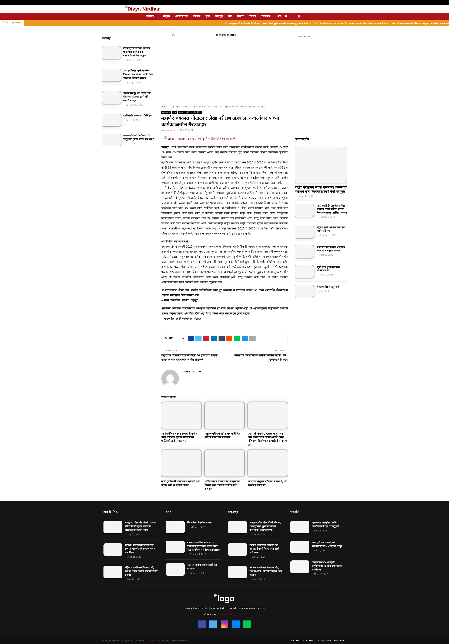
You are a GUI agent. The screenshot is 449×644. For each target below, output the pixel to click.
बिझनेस (240, 16)
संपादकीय (266, 16)
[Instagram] (224, 624)
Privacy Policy (324, 640)
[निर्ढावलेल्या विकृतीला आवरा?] (175, 527)
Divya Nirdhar (155, 640)
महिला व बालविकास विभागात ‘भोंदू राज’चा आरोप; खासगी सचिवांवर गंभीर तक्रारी (141, 571)
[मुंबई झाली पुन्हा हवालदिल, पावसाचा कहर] (304, 271)
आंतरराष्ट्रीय (181, 16)
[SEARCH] (343, 36)
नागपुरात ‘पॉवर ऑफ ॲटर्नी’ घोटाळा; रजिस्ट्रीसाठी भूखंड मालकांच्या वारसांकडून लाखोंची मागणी (140, 526)
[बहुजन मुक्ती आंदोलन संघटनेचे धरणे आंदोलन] (304, 232)
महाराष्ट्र (150, 16)
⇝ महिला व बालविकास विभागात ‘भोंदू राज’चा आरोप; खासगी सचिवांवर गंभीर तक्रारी (406, 23)
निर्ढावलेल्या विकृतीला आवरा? (199, 522)
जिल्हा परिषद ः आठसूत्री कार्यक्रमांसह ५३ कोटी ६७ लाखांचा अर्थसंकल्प (327, 566)
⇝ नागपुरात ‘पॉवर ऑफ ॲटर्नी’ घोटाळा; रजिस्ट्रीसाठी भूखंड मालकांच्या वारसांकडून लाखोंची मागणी (245, 23)
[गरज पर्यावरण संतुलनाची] (304, 291)
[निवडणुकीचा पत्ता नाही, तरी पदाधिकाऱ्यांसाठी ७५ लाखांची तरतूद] (299, 547)
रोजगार (252, 16)
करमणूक (219, 16)
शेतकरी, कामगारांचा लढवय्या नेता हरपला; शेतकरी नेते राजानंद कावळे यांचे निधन (140, 549)
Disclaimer (339, 640)
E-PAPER (281, 16)
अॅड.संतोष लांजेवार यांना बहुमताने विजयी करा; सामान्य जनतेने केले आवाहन (222, 485)
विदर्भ (200, 112)
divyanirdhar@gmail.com (231, 614)
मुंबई (187, 112)
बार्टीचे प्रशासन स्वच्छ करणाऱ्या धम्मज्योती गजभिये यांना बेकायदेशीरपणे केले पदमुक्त (136, 52)
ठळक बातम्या (166, 112)
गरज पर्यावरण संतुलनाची (328, 286)
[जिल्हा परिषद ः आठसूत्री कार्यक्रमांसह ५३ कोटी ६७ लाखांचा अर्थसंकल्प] (299, 566)
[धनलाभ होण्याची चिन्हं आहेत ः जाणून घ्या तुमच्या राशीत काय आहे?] (111, 140)
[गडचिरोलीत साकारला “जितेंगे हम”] (111, 120)
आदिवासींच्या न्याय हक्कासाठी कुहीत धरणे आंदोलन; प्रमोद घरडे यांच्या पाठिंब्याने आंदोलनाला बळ (179, 437)
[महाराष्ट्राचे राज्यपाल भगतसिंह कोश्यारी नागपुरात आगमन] (304, 251)
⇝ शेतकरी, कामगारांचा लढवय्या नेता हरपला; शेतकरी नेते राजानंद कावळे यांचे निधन (328, 23)
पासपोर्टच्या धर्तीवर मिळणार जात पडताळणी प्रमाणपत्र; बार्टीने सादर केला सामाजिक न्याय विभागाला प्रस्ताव (203, 546)
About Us (295, 640)
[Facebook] (202, 624)
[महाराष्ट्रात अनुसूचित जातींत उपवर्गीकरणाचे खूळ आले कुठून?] (299, 527)
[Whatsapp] (247, 624)
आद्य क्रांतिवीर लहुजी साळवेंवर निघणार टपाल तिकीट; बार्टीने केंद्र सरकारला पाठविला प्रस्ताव (138, 74)
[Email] (236, 624)
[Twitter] (213, 624)
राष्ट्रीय (166, 16)
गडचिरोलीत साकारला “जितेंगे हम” (138, 115)
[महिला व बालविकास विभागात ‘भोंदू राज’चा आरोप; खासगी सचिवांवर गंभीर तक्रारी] (112, 572)
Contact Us (308, 640)
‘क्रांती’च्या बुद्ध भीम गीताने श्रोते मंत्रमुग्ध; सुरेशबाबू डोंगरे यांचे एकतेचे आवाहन (137, 97)
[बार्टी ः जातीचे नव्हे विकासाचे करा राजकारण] (175, 569)
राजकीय (196, 16)
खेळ (230, 16)
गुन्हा (208, 16)
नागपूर (174, 112)
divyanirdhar (170, 130)
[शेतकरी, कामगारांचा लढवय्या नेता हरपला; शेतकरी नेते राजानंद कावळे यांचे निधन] (112, 549)
